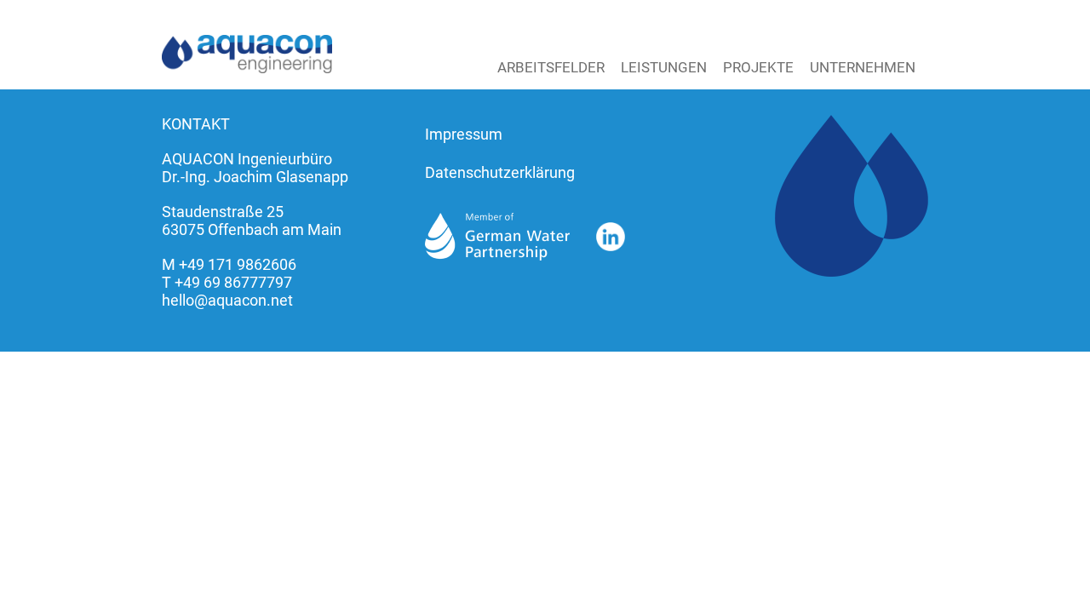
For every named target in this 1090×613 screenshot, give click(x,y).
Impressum (463, 134)
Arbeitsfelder (551, 67)
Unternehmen (862, 67)
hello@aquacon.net (227, 300)
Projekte (758, 67)
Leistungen (664, 67)
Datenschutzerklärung (500, 172)
